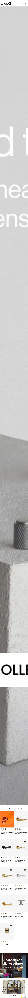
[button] (26, 667)
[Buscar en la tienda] (23, 3)
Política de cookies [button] (7, 991)
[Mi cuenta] (26, 3)
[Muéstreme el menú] (2, 4)
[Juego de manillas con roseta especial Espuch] (7, 903)
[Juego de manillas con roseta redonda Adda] (7, 819)
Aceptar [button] (14, 995)
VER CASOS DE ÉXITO (12, 971)
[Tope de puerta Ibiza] (7, 931)
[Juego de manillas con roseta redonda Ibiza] (7, 875)
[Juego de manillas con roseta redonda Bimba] (7, 847)
